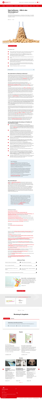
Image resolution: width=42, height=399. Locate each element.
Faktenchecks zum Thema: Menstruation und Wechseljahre (15, 221)
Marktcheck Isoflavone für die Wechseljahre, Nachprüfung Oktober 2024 (17, 212)
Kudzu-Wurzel (29, 87)
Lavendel (29, 84)
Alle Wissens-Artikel (20, 290)
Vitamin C (20, 112)
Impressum (25, 398)
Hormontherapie (25, 78)
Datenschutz (21, 398)
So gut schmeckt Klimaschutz (9, 345)
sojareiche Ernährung (15, 95)
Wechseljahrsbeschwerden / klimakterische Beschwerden (15, 218)
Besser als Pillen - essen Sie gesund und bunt (28, 278)
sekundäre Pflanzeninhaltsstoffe (16, 182)
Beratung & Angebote (11, 45)
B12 (17, 113)
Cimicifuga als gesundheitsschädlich (15, 175)
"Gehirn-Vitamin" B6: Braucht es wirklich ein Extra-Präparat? (11, 269)
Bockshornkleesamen (11, 84)
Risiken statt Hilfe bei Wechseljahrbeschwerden (16, 225)
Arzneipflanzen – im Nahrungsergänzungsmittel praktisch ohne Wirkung (14, 272)
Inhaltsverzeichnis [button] (10, 69)
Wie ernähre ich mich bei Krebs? (26, 345)
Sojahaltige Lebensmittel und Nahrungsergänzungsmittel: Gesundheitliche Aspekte (22, 235)
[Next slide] (38, 369)
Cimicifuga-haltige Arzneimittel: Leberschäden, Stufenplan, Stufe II (19, 246)
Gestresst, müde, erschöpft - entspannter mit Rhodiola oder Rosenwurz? (28, 269)
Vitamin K (23, 112)
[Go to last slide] (3, 369)
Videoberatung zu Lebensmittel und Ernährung (15, 322)
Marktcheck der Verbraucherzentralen (17, 118)
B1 (15, 113)
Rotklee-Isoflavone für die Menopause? (26, 262)
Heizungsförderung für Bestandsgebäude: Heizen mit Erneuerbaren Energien (20, 369)
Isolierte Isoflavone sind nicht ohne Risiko (23, 241)
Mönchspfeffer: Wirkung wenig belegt (16, 253)
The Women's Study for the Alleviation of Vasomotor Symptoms (22, 231)
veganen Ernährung (22, 202)
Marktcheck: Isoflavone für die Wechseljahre (10, 262)
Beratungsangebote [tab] (6, 318)
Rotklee (25, 87)
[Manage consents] (40, 397)
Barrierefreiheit (30, 398)
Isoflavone (10, 234)
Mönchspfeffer (16, 84)
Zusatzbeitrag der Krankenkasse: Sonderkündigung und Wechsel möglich (10, 369)
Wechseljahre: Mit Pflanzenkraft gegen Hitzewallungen (20, 251)
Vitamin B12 (21, 203)
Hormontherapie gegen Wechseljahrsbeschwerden (14, 217)
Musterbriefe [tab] (12, 318)
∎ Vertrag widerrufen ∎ (36, 398)
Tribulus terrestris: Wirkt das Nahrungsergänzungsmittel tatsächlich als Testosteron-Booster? (31, 369)
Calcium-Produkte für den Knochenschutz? (26, 265)
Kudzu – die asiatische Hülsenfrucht (9, 265)
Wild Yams (19, 84)
